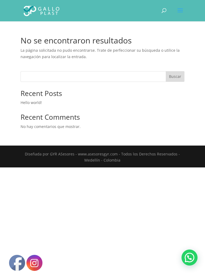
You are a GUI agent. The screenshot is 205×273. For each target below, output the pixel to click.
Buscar (175, 76)
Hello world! (31, 102)
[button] (190, 258)
